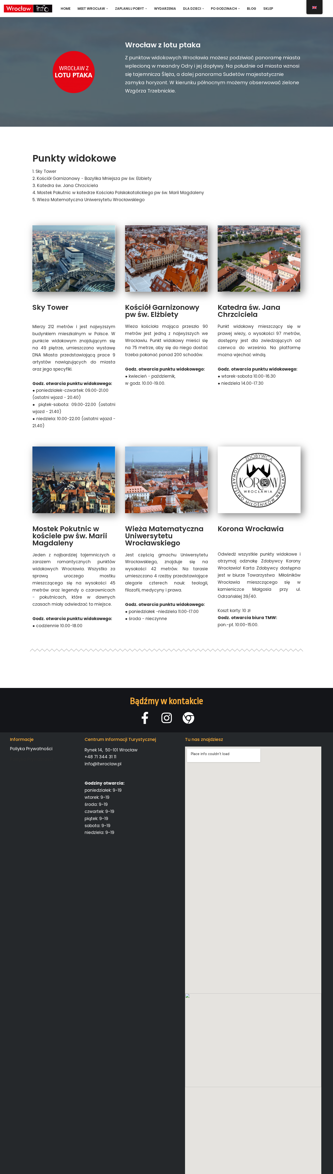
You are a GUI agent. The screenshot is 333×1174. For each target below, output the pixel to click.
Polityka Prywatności (31, 759)
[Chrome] (188, 718)
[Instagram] (167, 718)
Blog (251, 8)
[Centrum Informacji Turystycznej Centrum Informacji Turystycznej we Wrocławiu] (28, 8)
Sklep (268, 8)
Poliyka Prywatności (31, 749)
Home (65, 8)
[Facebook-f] (145, 718)
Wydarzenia (165, 8)
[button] (107, 9)
